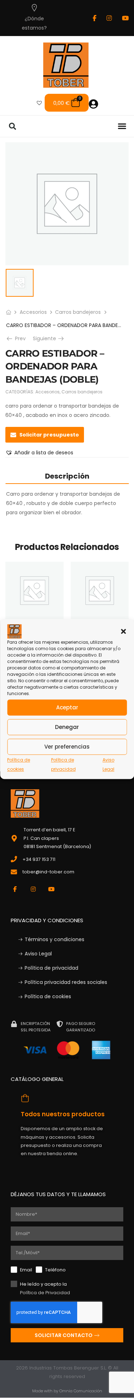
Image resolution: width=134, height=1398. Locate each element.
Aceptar (67, 707)
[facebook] (94, 18)
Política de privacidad (51, 967)
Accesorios (33, 312)
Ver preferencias (67, 746)
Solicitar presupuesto (49, 434)
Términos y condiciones (54, 939)
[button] (123, 631)
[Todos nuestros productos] (25, 1098)
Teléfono (55, 1270)
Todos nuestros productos (63, 1114)
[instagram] (109, 18)
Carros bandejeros (78, 312)
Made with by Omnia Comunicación (67, 1391)
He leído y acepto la (45, 1288)
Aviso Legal (38, 953)
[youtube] (125, 18)
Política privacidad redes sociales (66, 982)
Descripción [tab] (67, 476)
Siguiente (49, 338)
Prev (18, 338)
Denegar (67, 727)
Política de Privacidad (45, 1293)
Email (26, 1270)
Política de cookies (48, 996)
